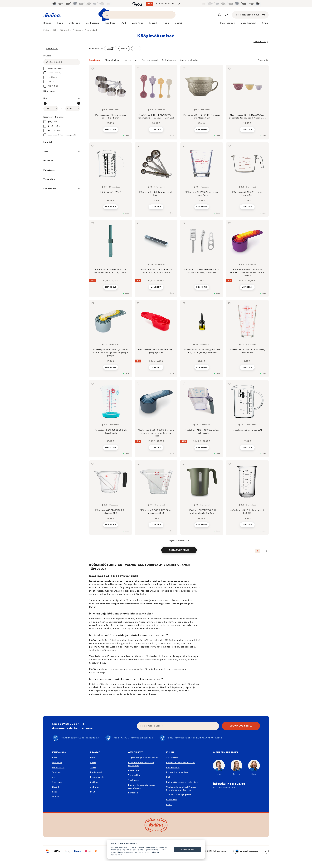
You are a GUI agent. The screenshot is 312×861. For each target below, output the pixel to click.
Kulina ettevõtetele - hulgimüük (182, 782)
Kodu (54, 792)
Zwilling (94, 782)
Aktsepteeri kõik (187, 849)
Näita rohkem (49, 91)
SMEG (93, 767)
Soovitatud (95, 60)
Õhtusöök (57, 763)
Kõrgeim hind (130, 60)
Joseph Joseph (180, 604)
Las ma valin (116, 855)
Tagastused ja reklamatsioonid (143, 758)
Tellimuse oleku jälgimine (178, 795)
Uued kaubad (248, 23)
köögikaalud (132, 591)
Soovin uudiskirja (241, 726)
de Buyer (94, 787)
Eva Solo (94, 792)
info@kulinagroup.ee (229, 783)
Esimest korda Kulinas (177, 772)
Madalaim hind (112, 60)
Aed (54, 777)
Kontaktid (133, 793)
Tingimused (133, 780)
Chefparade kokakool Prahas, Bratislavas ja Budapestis (181, 788)
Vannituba (57, 782)
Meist (169, 805)
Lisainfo (155, 852)
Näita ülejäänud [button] (179, 550)
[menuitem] (47, 23)
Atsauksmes (172, 758)
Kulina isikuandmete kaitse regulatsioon (141, 786)
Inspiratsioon (227, 23)
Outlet (55, 797)
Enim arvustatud (149, 60)
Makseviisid (134, 770)
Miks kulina (171, 800)
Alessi (93, 763)
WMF (168, 604)
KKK (168, 777)
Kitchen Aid (96, 772)
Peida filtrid (52, 48)
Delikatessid (58, 767)
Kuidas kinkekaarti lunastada (180, 763)
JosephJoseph (97, 777)
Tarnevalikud (134, 775)
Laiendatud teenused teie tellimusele (141, 764)
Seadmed (56, 772)
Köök (54, 758)
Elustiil (55, 787)
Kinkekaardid (173, 767)
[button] (179, 61)
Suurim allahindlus (189, 60)
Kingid (265, 23)
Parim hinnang (169, 60)
